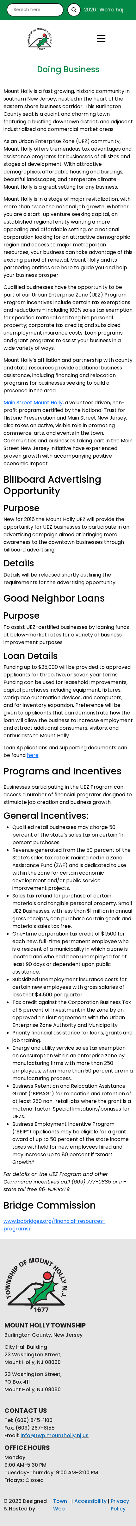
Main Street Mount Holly (33, 402)
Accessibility (90, 1501)
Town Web (60, 1504)
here (33, 755)
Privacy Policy (120, 1504)
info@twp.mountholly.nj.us (55, 1435)
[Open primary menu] (101, 38)
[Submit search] (74, 9)
